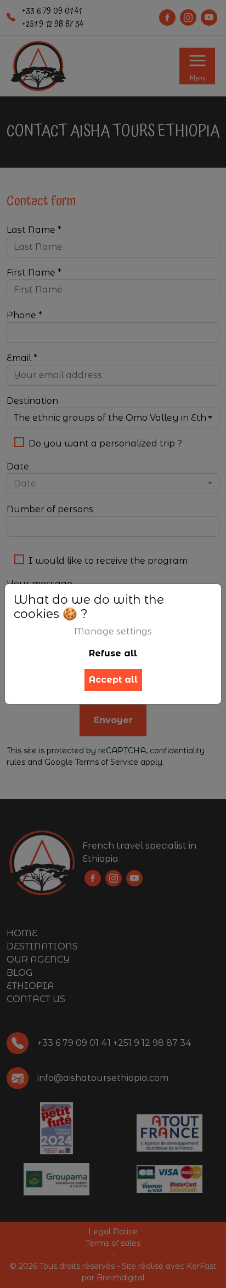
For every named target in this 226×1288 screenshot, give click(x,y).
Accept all (113, 679)
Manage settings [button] (113, 631)
